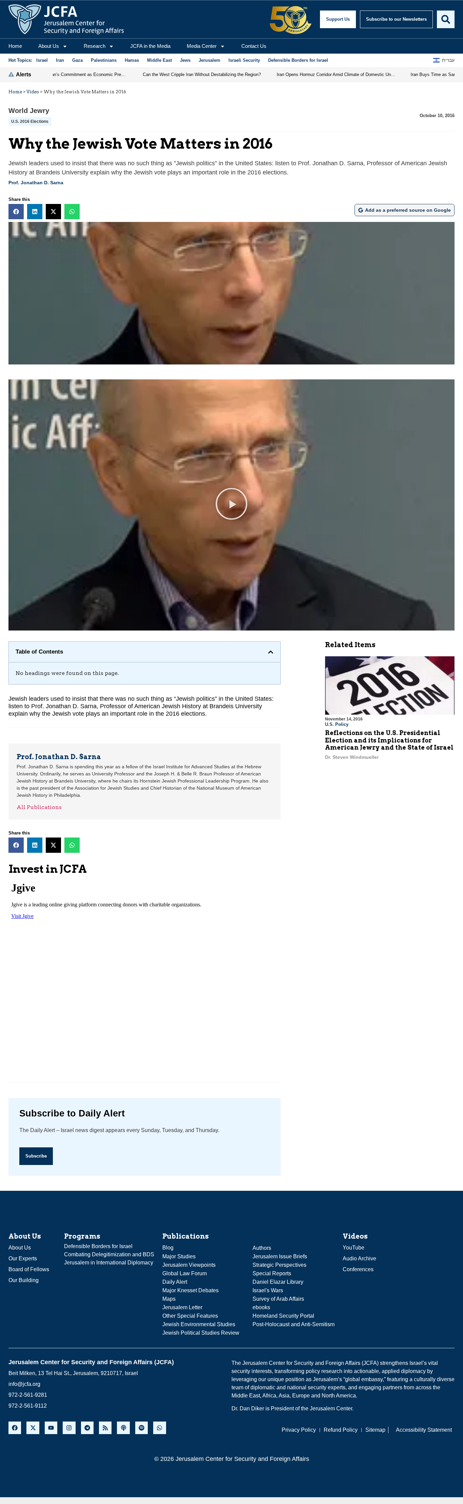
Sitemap (375, 1430)
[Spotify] (141, 1428)
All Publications (39, 807)
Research (94, 46)
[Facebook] (14, 1428)
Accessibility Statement (424, 1430)
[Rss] (105, 1428)
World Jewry (28, 110)
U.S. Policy (336, 724)
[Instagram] (69, 1428)
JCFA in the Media (150, 46)
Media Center (202, 46)
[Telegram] (87, 1428)
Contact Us (253, 46)
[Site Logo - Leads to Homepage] (66, 19)
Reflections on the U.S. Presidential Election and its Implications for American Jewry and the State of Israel (389, 740)
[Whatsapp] (159, 1428)
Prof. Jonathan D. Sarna (35, 182)
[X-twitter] (32, 1428)
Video (32, 91)
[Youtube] (51, 1428)
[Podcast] (123, 1428)
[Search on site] (446, 19)
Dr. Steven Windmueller (352, 757)
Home (15, 46)
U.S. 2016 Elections (29, 121)
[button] (16, 211)
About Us (48, 46)
